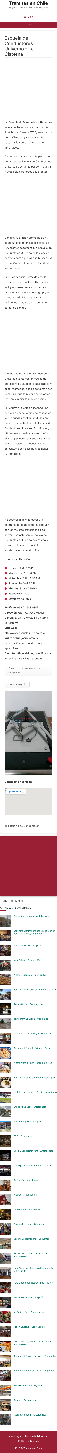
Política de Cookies (28, 1441)
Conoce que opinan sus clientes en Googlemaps (25, 670)
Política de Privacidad (36, 1436)
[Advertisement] (28, 91)
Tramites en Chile (28, 3)
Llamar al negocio (17, 684)
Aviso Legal (15, 1436)
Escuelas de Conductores (23, 825)
